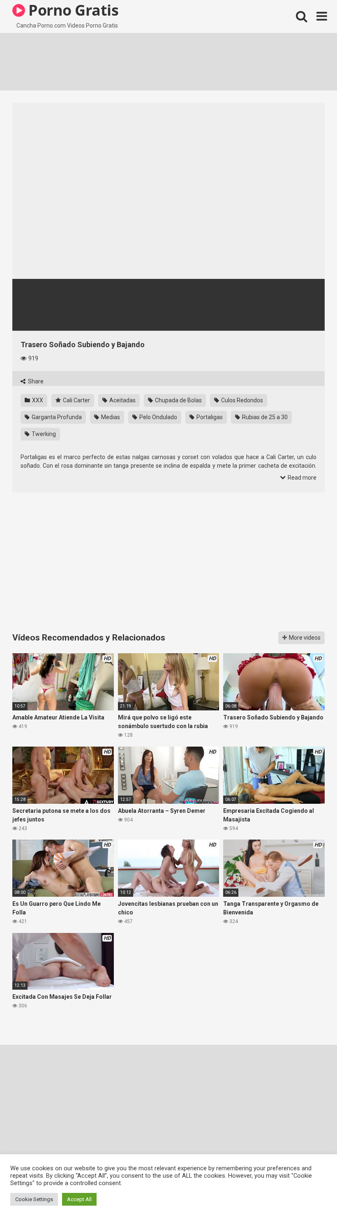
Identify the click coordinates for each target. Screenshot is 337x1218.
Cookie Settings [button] (34, 1199)
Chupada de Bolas (178, 400)
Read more (301, 477)
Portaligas (209, 417)
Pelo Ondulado (157, 417)
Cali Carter (76, 400)
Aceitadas (122, 400)
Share (35, 381)
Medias (110, 417)
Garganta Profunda (56, 417)
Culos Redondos (241, 400)
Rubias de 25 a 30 (264, 417)
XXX (37, 400)
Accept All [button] (79, 1199)
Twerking (43, 434)
